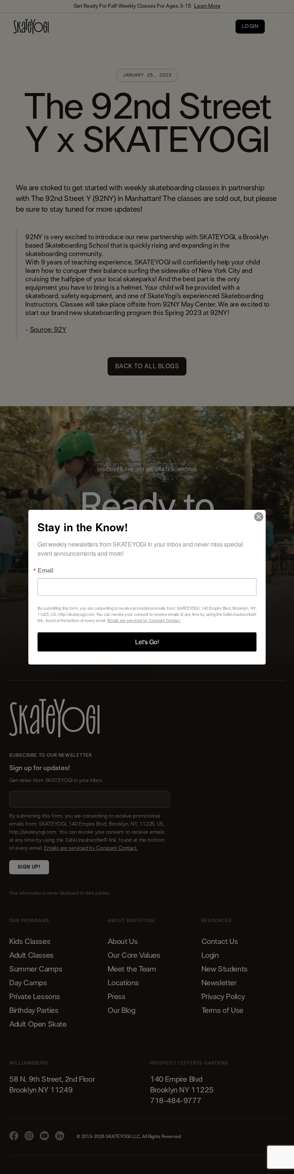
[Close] (258, 516)
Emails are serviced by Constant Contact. (144, 620)
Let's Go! (147, 641)
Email (45, 570)
